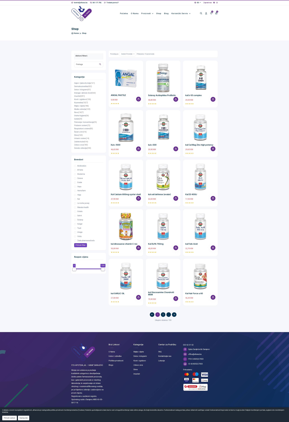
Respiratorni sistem (83, 129)
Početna (124, 13)
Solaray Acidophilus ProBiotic (162, 95)
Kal (78, 199)
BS (198, 2)
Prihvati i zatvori (9, 418)
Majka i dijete (81, 106)
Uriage (79, 232)
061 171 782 (96, 2)
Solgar (79, 224)
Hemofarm (81, 191)
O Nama (112, 352)
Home (76, 33)
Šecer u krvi (80, 132)
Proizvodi (146, 13)
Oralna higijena (81, 116)
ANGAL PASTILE (118, 95)
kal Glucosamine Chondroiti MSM (161, 293)
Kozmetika (81, 103)
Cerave (80, 178)
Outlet (78, 119)
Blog (166, 13)
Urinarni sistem (81, 138)
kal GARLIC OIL (118, 293)
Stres (78, 135)
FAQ (160, 352)
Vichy (79, 236)
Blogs (111, 365)
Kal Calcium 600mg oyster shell (126, 194)
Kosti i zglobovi (82, 99)
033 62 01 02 (188, 345)
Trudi (79, 228)
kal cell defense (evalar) (159, 194)
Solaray (80, 220)
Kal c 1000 (115, 145)
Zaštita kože (81, 142)
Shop (158, 13)
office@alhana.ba (195, 354)
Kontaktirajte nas (164, 356)
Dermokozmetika (83, 86)
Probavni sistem (82, 125)
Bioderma (81, 174)
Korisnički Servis (180, 13)
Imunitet (79, 96)
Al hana (80, 170)
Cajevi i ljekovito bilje (84, 83)
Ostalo (80, 211)
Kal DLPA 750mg (155, 244)
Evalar (79, 182)
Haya (79, 186)
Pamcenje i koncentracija (85, 122)
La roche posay (83, 203)
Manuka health (83, 207)
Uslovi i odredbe (115, 356)
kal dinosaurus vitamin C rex (124, 244)
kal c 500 (152, 145)
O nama (135, 13)
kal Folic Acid (191, 244)
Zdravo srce (81, 145)
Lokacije (161, 361)
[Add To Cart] (138, 99)
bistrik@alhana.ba (80, 2)
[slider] (74, 269)
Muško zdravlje (82, 109)
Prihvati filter (81, 245)
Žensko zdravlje (82, 148)
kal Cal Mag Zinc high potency (199, 145)
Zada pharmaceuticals (86, 240)
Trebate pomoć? (112, 2)
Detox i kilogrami (82, 90)
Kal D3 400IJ (191, 194)
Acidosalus (81, 166)
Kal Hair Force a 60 (194, 293)
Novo (79, 112)
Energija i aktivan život (85, 93)
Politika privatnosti (116, 361)
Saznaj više (24, 418)
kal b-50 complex (193, 95)
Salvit (79, 215)
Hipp (79, 195)
